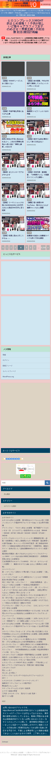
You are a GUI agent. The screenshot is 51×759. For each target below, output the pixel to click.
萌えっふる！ (7, 670)
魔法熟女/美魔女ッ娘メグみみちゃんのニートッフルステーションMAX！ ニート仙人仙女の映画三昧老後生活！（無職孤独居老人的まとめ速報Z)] (25, 556)
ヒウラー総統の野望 (9, 691)
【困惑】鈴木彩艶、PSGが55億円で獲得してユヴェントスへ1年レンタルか (38, 83)
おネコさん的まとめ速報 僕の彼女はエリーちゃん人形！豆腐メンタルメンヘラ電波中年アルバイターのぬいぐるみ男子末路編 (25, 522)
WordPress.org (8, 376)
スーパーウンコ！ (8, 569)
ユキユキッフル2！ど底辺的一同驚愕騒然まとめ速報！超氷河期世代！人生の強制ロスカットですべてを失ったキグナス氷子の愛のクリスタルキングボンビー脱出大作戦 (25, 657)
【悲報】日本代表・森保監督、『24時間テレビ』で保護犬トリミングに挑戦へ (38, 174)
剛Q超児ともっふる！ (10, 686)
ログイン (6, 360)
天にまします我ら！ (9, 673)
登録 (4, 355)
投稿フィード (8, 366)
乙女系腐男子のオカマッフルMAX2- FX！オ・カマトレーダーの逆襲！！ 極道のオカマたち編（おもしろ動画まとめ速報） (25, 564)
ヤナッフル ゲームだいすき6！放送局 (16, 688)
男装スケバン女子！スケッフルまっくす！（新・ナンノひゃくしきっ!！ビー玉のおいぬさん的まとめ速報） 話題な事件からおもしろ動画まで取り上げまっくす (25, 589)
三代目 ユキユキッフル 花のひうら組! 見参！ (19, 693)
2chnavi (5, 742)
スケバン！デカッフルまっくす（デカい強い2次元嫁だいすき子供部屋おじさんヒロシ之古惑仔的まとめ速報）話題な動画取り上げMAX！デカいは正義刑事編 (25, 634)
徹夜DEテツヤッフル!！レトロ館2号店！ (17, 683)
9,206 (43, 247)
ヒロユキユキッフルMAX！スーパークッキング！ (20, 680)
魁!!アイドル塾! (8, 696)
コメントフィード (9, 371)
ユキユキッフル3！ (9, 667)
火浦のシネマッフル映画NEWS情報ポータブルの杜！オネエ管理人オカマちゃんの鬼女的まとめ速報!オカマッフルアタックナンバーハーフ (25, 613)
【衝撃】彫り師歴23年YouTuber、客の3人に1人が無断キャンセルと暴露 (37, 205)
